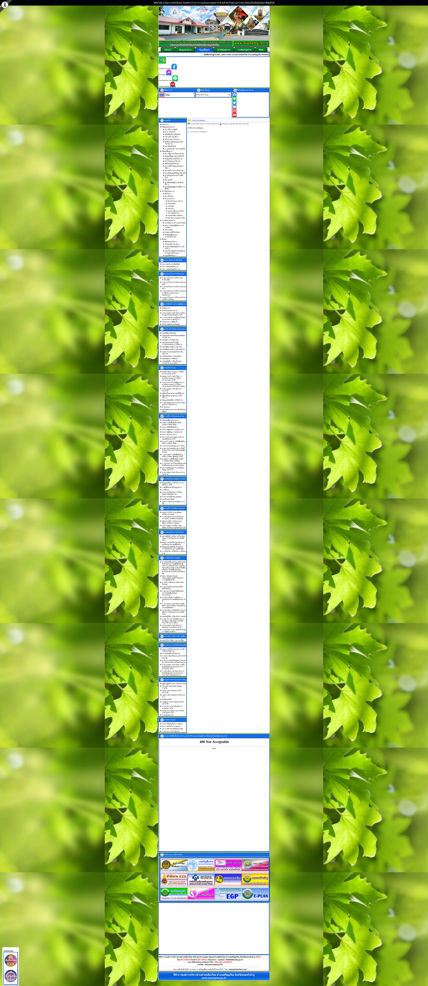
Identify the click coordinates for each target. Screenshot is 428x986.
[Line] (251, 99)
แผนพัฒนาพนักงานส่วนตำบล (173, 349)
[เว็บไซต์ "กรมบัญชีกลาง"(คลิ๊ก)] (201, 870)
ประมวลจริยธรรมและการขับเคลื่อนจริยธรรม (173, 650)
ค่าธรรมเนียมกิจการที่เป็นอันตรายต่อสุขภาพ (172, 493)
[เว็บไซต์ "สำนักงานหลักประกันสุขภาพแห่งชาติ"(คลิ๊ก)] (201, 884)
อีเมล (240, 123)
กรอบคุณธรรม (168, 715)
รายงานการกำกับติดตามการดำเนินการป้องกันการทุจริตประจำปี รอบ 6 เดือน (173, 621)
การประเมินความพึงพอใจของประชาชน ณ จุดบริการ (173, 318)
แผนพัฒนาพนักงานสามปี (172, 347)
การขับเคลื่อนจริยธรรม (171, 653)
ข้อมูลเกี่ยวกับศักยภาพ (173, 159)
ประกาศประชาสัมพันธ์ (171, 264)
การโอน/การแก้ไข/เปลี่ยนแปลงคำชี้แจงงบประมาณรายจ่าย (174, 464)
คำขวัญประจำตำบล (172, 161)
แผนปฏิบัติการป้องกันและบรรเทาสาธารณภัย (172, 362)
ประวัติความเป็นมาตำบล (174, 154)
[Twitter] (251, 103)
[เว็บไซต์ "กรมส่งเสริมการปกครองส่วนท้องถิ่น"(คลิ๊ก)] (174, 899)
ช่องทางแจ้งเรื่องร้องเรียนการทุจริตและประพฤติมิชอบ (173, 543)
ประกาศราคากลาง (169, 434)
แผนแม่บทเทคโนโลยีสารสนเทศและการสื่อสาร (172, 343)
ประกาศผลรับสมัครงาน (171, 269)
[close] (3, 949)
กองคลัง (171, 206)
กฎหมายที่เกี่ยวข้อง (172, 232)
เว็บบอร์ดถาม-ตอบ (172, 244)
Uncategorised (203, 131)
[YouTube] (251, 115)
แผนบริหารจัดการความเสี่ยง (173, 640)
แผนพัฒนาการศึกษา (170, 359)
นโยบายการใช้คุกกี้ (169, 322)
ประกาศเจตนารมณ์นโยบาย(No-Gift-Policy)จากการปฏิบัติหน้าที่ (173, 578)
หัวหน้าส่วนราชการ (175, 201)
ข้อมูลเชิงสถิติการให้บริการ (172, 400)
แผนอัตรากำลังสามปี (170, 340)
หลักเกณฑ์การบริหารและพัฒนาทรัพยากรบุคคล (172, 522)
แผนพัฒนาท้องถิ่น (169, 333)
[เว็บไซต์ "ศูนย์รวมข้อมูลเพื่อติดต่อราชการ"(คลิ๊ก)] (174, 870)
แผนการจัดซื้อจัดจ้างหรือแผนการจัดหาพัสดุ (171, 423)
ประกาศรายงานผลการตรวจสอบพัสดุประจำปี (173, 438)
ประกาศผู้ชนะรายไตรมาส (172, 432)
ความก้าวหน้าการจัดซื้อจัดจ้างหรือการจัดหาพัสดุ (174, 442)
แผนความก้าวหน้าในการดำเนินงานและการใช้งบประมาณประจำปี (172, 378)
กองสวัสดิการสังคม (175, 215)
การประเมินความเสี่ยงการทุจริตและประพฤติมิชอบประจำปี (174, 599)
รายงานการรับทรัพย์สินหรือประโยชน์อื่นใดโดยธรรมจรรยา (173, 593)
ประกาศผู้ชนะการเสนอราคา (173, 429)
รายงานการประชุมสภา (171, 731)
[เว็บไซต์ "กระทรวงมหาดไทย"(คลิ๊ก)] (228, 884)
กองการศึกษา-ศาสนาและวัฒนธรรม (176, 212)
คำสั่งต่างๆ (166, 308)
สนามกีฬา (169, 180)
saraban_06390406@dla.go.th (230, 960)
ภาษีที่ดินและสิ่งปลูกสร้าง (172, 487)
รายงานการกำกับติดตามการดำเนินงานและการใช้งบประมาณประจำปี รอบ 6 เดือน (173, 384)
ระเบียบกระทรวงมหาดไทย (175, 223)
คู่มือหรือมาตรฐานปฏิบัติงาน (173, 393)
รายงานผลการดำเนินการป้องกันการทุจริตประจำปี (172, 626)
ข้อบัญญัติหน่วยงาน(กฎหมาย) (171, 236)
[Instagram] (251, 111)
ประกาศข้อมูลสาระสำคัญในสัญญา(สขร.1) (173, 469)
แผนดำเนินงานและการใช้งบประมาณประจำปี (173, 373)
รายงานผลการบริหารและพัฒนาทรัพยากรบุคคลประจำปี (174, 526)
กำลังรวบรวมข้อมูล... (198, 120)
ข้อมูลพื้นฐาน (204, 50)
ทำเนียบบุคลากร (224, 50)
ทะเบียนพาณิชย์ (168, 499)
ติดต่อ (261, 50)
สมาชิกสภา (169, 196)
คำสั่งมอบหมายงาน (169, 310)
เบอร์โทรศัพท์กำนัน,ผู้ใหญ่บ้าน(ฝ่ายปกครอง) (175, 252)
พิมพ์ (237, 123)
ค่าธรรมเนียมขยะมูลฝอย (171, 497)
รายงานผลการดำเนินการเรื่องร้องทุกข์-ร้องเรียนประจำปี (173, 314)
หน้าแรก (168, 50)
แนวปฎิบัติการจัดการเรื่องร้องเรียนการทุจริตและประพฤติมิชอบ (173, 538)
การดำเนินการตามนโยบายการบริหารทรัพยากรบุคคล (172, 517)
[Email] (251, 107)
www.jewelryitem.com (238, 969)
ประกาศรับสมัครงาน (170, 266)
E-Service (166, 407)
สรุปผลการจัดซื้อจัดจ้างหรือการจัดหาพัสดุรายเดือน (172, 460)
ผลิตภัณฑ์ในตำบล (172, 164)
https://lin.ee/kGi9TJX (223, 962)
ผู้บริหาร (168, 194)
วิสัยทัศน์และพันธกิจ (172, 134)
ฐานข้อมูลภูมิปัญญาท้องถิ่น (175, 173)
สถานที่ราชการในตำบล (174, 170)
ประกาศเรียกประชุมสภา (171, 726)
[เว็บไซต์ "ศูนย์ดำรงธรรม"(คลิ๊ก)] (228, 870)
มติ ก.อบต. (169, 230)
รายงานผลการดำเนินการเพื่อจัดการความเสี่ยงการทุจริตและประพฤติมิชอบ (174, 606)
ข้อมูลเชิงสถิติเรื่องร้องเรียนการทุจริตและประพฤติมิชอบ (173, 548)
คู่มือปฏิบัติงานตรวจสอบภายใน (174, 684)
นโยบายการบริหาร (172, 139)
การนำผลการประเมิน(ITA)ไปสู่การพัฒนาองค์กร (174, 630)
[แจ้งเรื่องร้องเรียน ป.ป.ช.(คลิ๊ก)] (10, 967)
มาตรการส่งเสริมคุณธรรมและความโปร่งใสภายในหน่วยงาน (174, 661)
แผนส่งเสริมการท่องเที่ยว (171, 356)
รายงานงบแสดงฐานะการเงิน (173, 446)
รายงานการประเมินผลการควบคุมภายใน (172, 707)
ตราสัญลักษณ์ (170, 146)
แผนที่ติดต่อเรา (170, 255)
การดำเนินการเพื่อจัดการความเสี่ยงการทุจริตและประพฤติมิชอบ (174, 612)
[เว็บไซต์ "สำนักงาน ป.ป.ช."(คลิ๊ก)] (174, 884)
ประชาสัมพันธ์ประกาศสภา (172, 724)
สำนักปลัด (171, 203)
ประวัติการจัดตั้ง (171, 129)
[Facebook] (251, 95)
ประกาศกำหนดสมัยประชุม (172, 729)
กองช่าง (171, 208)
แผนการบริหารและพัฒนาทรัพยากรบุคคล (172, 513)
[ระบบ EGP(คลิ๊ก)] (228, 899)
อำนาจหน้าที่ (170, 132)
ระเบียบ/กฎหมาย (244, 50)
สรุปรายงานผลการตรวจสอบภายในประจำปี (173, 711)
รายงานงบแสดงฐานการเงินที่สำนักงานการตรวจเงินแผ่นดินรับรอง (173, 450)
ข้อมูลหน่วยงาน (185, 50)
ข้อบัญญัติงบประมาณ (170, 420)
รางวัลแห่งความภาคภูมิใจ (175, 149)
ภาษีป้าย (165, 490)
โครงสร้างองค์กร (171, 137)
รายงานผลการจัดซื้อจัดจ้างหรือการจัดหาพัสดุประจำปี (172, 455)
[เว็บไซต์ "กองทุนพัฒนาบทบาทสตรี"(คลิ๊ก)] (201, 899)
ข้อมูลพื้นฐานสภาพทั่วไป (174, 156)
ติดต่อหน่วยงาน (171, 242)
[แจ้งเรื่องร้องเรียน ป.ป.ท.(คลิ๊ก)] (10, 983)
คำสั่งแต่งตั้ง (166, 699)
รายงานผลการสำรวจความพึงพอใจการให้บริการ (173, 403)
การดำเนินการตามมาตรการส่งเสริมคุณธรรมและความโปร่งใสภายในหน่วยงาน (173, 673)
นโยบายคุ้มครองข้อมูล (171, 324)
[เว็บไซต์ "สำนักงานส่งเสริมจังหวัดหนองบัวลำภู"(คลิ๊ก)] (255, 885)
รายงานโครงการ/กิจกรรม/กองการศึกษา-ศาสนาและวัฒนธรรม (174, 293)
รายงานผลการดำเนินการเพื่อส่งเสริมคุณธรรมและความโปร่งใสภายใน (173, 667)
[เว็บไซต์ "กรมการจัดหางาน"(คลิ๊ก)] (255, 870)
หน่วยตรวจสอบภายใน (176, 218)
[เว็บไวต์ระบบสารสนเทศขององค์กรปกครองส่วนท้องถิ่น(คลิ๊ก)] (255, 899)
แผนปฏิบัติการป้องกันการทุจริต (174, 616)
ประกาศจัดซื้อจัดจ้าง (170, 427)
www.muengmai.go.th (214, 964)
